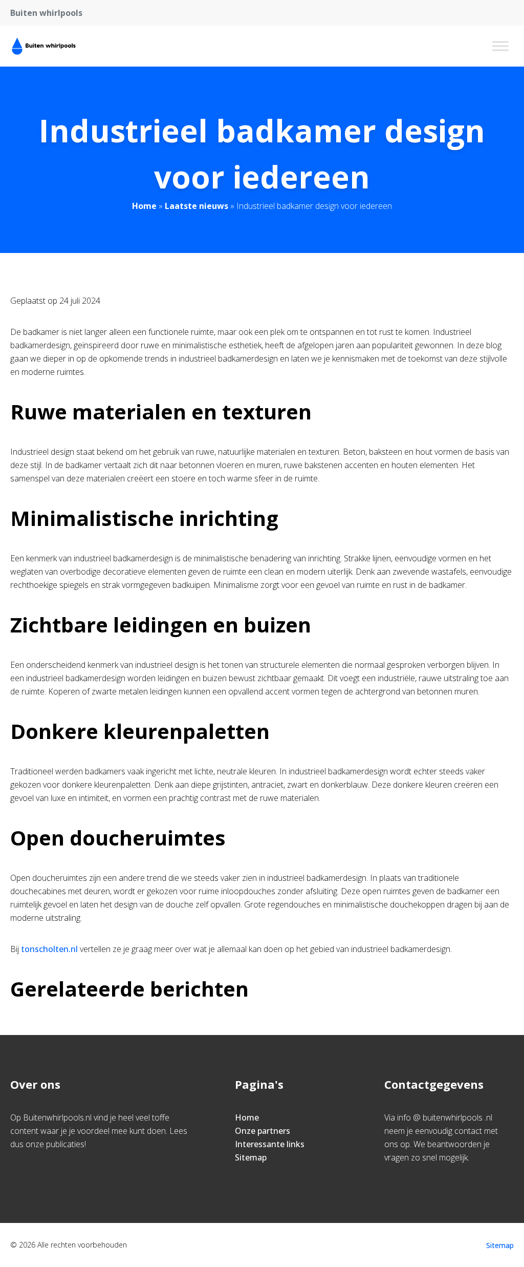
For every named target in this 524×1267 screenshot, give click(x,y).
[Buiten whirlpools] (43, 46)
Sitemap (251, 1157)
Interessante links (269, 1144)
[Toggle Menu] (500, 46)
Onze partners (262, 1130)
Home (144, 206)
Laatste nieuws (196, 206)
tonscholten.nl (49, 949)
